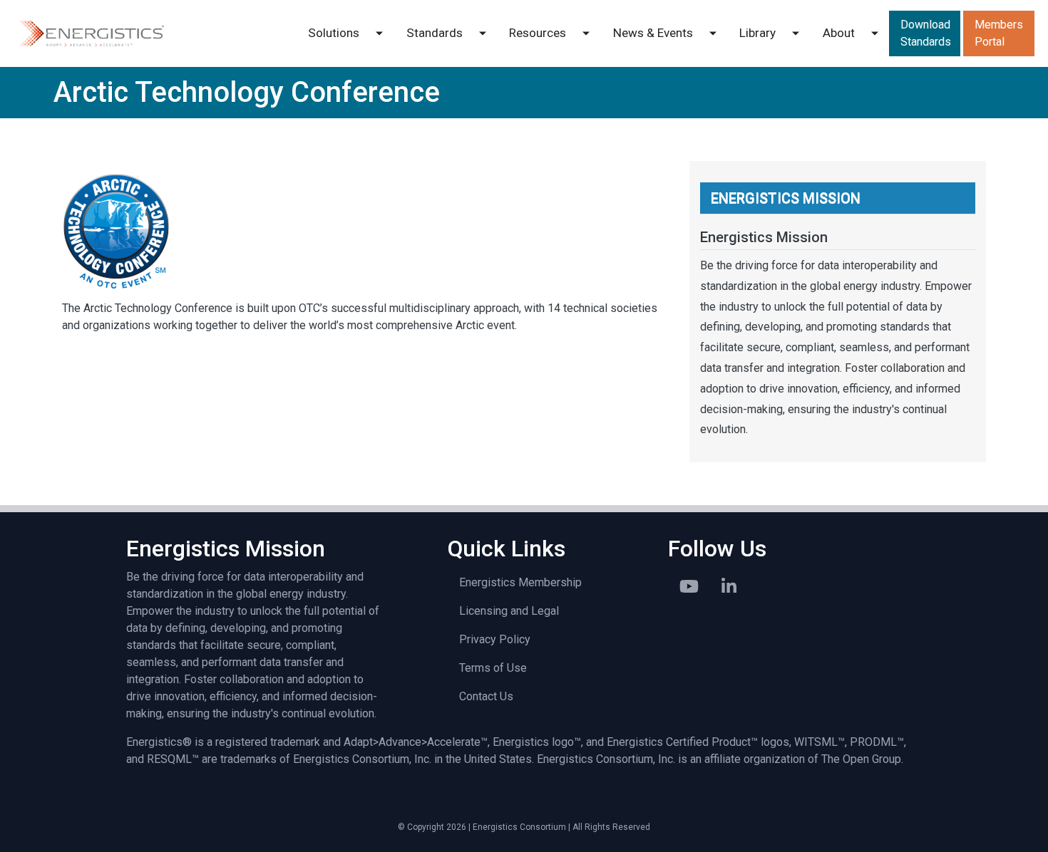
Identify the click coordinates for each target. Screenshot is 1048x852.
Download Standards (925, 33)
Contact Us (486, 696)
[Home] (91, 33)
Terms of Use (493, 668)
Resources (537, 33)
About (839, 33)
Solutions (333, 33)
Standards (434, 33)
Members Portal (999, 33)
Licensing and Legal (509, 611)
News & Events (653, 33)
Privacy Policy (494, 639)
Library (757, 33)
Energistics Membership (520, 582)
